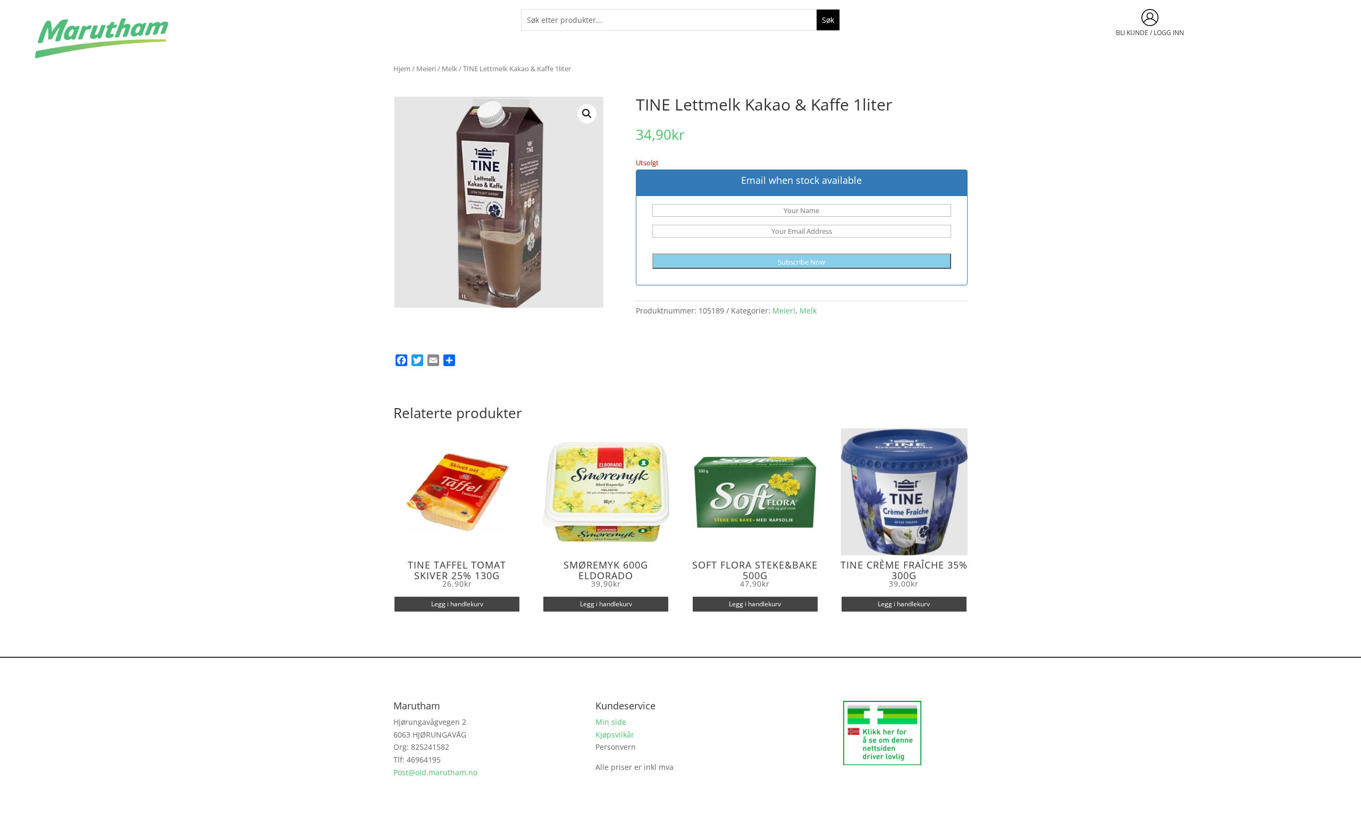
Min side (610, 722)
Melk (449, 68)
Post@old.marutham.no (435, 772)
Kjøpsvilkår (614, 735)
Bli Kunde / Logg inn (1150, 32)
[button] (587, 113)
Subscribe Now (801, 262)
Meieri (426, 68)
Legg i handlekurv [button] (457, 603)
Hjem (401, 68)
